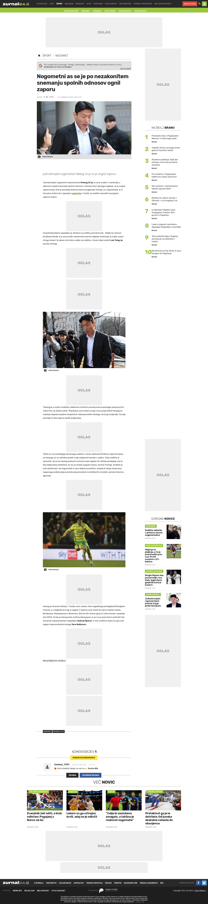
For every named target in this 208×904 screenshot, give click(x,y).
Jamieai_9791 (61, 764)
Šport (47, 55)
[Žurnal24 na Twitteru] (204, 882)
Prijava (72, 775)
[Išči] (199, 3)
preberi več (84, 758)
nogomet (47, 731)
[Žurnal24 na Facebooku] (198, 882)
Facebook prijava (90, 775)
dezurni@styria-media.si (54, 660)
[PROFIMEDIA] (84, 340)
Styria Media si (200, 890)
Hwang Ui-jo (58, 731)
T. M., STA (48, 97)
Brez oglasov (190, 4)
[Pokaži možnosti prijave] (204, 3)
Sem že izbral (125, 68)
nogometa (76, 193)
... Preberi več (139, 902)
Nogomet (61, 55)
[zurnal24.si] (16, 4)
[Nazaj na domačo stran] (39, 55)
